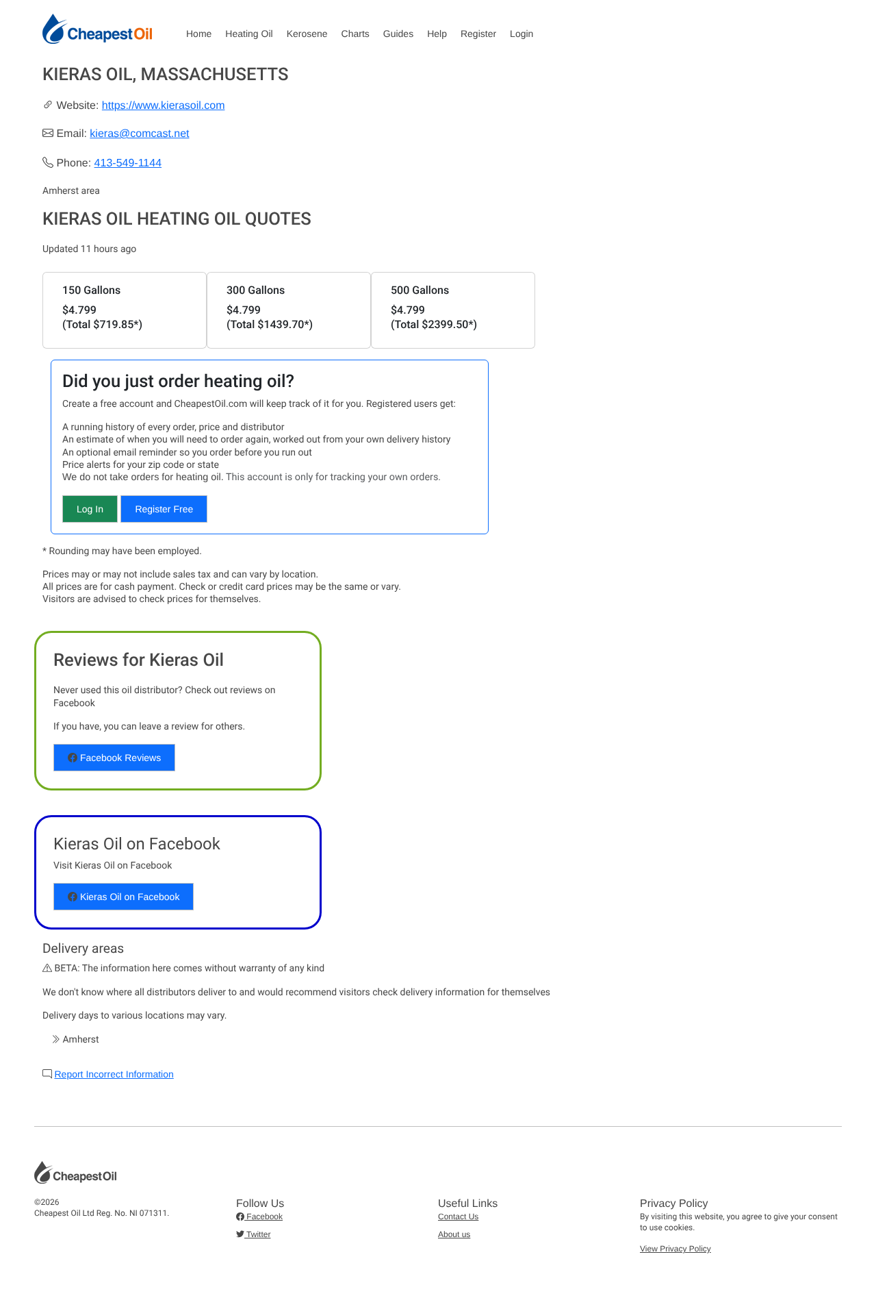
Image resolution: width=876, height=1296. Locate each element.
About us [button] (454, 1234)
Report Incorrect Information (113, 1074)
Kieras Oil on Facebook (128, 896)
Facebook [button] (263, 1216)
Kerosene (307, 33)
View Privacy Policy (675, 1249)
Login (521, 33)
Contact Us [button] (458, 1216)
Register (478, 33)
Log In (90, 508)
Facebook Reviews (119, 757)
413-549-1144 (128, 163)
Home (198, 33)
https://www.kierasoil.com (163, 106)
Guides (398, 33)
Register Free (164, 508)
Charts (356, 33)
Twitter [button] (257, 1234)
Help (437, 33)
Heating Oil (248, 33)
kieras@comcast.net (139, 134)
